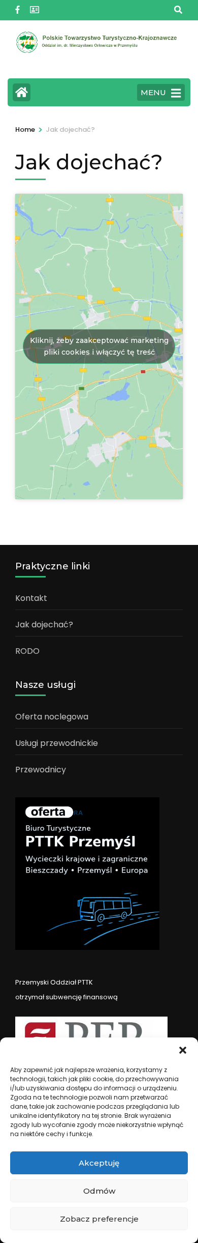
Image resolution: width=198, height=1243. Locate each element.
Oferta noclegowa (51, 716)
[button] (183, 1050)
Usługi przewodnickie (56, 743)
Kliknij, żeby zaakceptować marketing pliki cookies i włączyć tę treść (99, 346)
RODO (27, 651)
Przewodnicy (40, 769)
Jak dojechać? (44, 624)
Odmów (99, 1191)
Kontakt (31, 598)
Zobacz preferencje (99, 1219)
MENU (153, 92)
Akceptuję (99, 1163)
